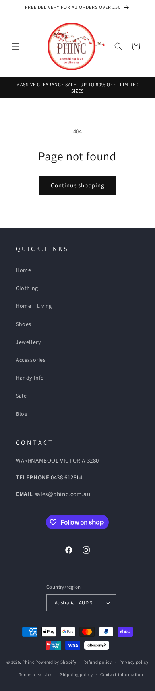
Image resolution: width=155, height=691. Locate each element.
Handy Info (30, 377)
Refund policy (97, 662)
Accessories (31, 359)
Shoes (23, 324)
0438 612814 (67, 477)
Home (23, 270)
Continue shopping (78, 185)
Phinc (29, 662)
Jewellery (28, 342)
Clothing (27, 287)
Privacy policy (134, 662)
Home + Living (34, 305)
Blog (21, 413)
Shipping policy (76, 674)
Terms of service (35, 674)
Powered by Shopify (55, 662)
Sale (21, 395)
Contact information (121, 674)
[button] (16, 46)
